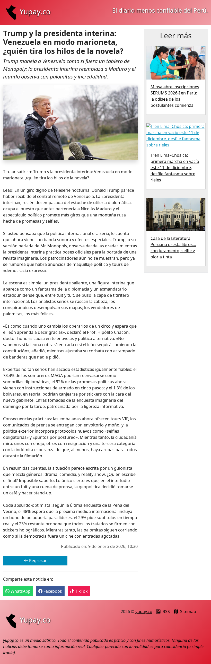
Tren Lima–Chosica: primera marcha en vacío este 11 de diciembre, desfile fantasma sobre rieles (175, 167)
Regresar (37, 560)
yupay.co (143, 611)
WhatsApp (20, 591)
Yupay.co (35, 11)
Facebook (52, 591)
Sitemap (188, 611)
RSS (166, 611)
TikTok (81, 591)
